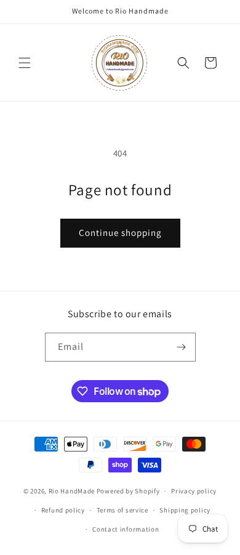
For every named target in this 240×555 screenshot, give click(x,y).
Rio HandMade (72, 491)
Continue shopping (120, 232)
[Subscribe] (181, 347)
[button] (24, 62)
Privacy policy (194, 491)
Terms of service (122, 510)
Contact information (125, 529)
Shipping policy (184, 510)
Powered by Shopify (128, 491)
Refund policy (63, 510)
